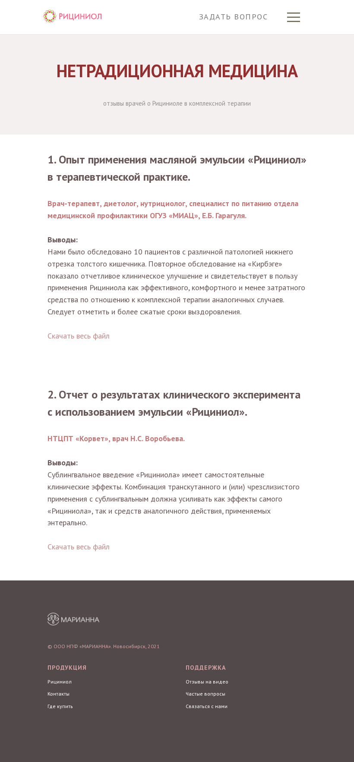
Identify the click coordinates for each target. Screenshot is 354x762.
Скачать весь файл (78, 336)
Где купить (60, 706)
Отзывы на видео (207, 681)
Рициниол (59, 681)
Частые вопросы (205, 693)
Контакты (58, 693)
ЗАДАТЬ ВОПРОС (233, 17)
